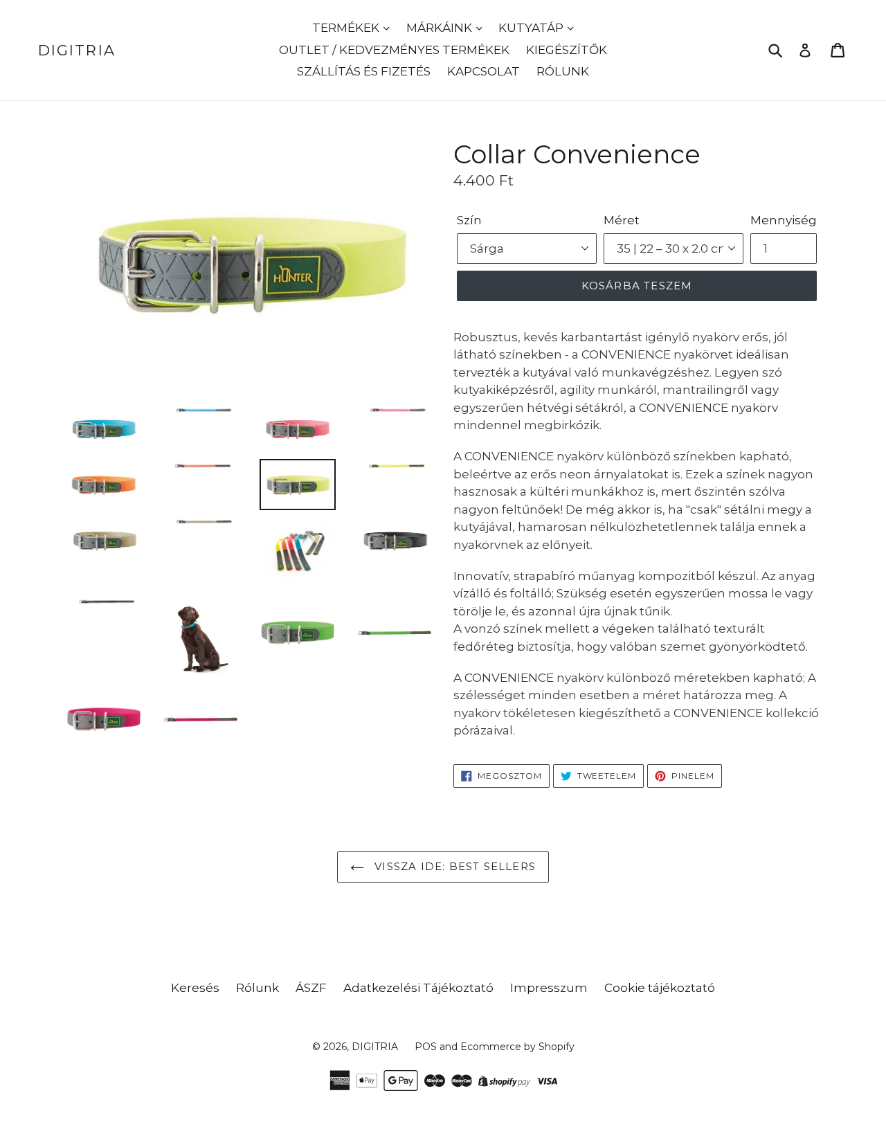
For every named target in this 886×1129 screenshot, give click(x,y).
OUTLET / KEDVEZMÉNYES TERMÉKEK (394, 50)
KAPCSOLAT (483, 71)
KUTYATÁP (532, 28)
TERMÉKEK (347, 28)
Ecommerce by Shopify (517, 1046)
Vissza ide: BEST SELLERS (453, 866)
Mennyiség (783, 220)
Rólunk (257, 988)
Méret (622, 220)
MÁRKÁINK (440, 28)
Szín (469, 220)
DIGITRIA (77, 50)
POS (426, 1046)
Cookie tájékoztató (659, 988)
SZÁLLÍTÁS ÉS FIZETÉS (364, 71)
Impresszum (549, 988)
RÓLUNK (562, 71)
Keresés (195, 988)
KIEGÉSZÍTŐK (566, 50)
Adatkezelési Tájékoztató (418, 988)
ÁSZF (311, 988)
